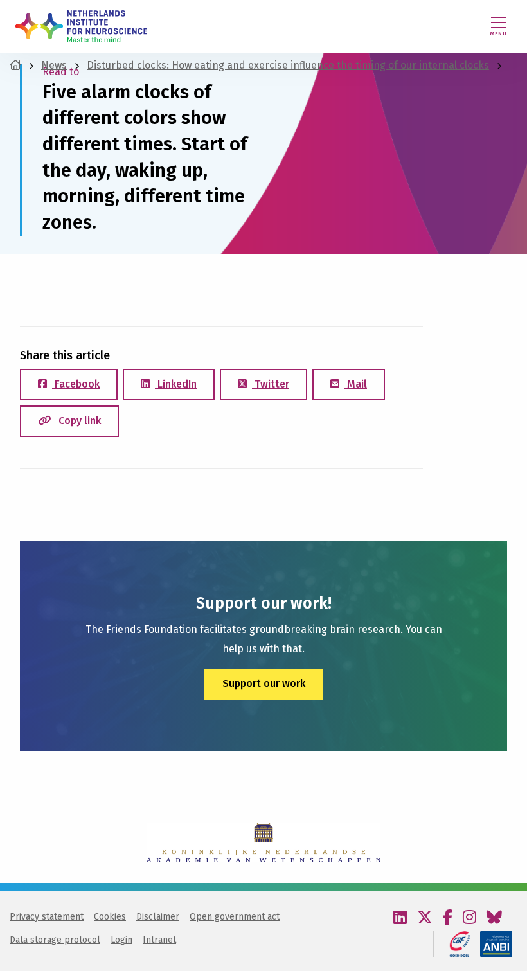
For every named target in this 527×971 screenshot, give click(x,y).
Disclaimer (157, 916)
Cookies (110, 916)
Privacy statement (47, 916)
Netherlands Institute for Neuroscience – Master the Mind (81, 26)
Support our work (263, 683)
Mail (355, 384)
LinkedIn (176, 384)
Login (121, 939)
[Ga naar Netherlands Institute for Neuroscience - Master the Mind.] (15, 65)
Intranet (159, 939)
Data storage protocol (55, 939)
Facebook (76, 384)
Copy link (78, 420)
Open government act (235, 916)
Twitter (270, 384)
